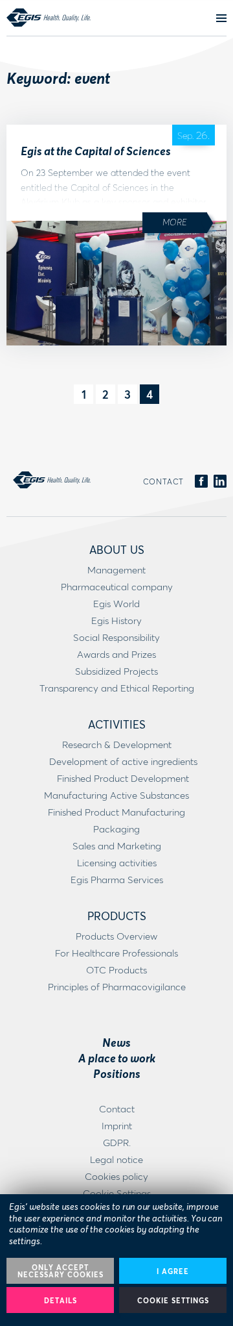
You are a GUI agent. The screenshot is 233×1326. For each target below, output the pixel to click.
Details (60, 1300)
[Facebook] (201, 482)
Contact (163, 481)
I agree (173, 1271)
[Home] (48, 17)
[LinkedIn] (220, 482)
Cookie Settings (173, 1300)
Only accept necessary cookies (60, 1270)
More (174, 222)
